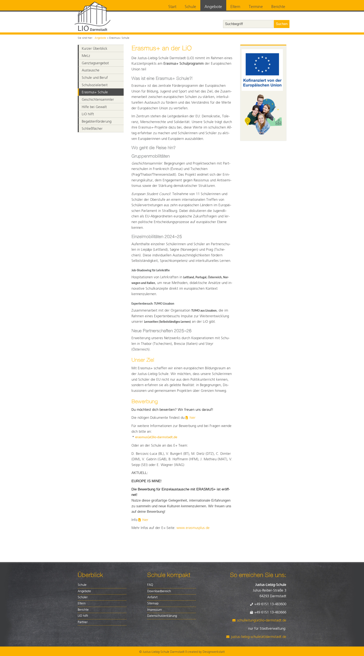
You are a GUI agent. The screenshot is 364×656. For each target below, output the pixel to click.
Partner (83, 622)
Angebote (213, 7)
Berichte (278, 7)
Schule (190, 7)
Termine (256, 7)
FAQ (150, 584)
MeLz (86, 56)
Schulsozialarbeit (95, 85)
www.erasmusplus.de (193, 528)
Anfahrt (152, 597)
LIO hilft (83, 615)
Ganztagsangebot (95, 63)
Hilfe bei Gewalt (94, 107)
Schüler (83, 597)
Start (172, 7)
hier (192, 417)
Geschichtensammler (98, 99)
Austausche (90, 70)
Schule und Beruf (95, 77)
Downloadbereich (159, 591)
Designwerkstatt (214, 651)
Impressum (154, 609)
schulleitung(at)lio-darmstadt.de (261, 620)
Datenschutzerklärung (162, 615)
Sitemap (152, 603)
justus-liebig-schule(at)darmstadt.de (258, 637)
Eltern (235, 7)
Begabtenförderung (96, 121)
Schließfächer (92, 128)
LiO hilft (88, 114)
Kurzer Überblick (94, 48)
